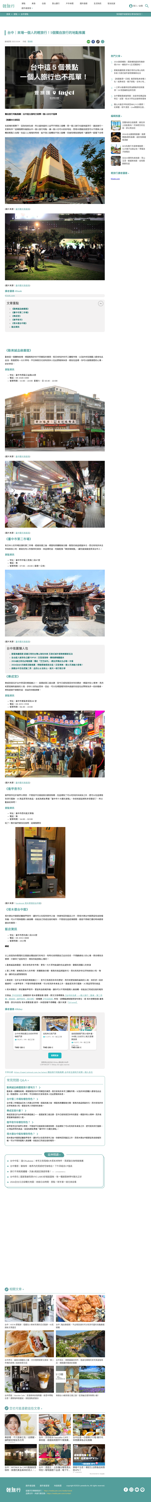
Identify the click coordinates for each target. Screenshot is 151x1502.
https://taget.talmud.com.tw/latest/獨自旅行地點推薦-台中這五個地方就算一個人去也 (53, 1072)
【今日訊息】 (17, 995)
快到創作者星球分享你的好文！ (129, 14)
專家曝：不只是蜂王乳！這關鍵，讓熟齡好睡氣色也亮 (21, 1439)
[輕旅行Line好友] (142, 1489)
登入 (135, 6)
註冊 (141, 6)
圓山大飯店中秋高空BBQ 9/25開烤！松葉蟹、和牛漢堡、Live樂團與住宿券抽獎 (130, 106)
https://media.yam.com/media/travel (58, 1491)
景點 (23, 3)
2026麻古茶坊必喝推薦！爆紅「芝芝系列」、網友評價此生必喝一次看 (42, 661)
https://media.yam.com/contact (59, 1493)
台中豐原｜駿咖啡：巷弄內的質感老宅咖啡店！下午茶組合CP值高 (41, 1166)
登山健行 (56, 3)
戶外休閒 (69, 3)
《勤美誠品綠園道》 (20, 309)
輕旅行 (8, 6)
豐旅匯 (30, 42)
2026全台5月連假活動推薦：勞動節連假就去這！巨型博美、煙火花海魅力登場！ (47, 665)
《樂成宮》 (16, 316)
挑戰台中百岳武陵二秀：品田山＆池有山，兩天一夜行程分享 (38, 668)
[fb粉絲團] (126, 1489)
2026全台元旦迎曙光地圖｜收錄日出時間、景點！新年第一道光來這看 (43, 1182)
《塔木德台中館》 (19, 323)
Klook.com (10, 296)
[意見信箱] (137, 1489)
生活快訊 (97, 3)
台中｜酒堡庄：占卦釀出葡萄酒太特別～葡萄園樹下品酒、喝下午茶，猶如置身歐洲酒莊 (55, 1469)
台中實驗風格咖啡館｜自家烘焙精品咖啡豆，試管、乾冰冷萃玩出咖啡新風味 (130, 97)
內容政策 (58, 1486)
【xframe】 (73, 1002)
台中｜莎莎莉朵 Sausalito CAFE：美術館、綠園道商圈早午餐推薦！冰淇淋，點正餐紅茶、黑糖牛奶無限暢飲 (55, 1439)
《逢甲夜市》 (17, 320)
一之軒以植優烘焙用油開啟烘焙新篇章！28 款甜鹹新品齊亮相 (129, 88)
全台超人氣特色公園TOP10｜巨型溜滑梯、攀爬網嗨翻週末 (37, 658)
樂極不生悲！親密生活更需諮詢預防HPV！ (89, 1468)
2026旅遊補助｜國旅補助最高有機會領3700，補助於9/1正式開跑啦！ (129, 63)
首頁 (8, 14)
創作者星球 (26, 8)
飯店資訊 (15, 327)
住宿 (44, 3)
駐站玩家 (111, 3)
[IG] (131, 1489)
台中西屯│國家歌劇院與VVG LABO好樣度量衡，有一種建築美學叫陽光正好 (46, 1177)
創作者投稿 (30, 1486)
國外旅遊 (83, 3)
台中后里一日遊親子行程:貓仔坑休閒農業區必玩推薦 (88, 1439)
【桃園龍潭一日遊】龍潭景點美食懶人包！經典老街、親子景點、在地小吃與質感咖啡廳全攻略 (130, 80)
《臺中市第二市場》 (20, 312)
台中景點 (24, 14)
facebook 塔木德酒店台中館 (28, 903)
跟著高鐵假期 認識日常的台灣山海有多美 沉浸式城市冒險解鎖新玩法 (42, 654)
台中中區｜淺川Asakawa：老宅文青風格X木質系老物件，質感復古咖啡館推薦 (47, 1161)
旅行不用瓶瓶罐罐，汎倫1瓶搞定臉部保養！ (31, 1172)
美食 (34, 3)
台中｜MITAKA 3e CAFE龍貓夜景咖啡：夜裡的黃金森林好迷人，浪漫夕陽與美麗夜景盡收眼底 (21, 1469)
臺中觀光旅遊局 (23, 209)
